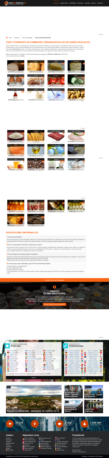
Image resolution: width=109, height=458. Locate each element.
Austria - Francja (74, 359)
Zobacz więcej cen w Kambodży (54, 304)
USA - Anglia (92, 373)
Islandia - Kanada (74, 356)
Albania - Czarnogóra (74, 365)
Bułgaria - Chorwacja (74, 367)
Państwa (56, 3)
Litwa (47, 352)
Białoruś (48, 365)
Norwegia (12, 365)
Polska (11, 350)
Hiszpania (12, 369)
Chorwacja (12, 363)
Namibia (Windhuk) (62, 443)
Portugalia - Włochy (93, 371)
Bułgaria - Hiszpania (93, 367)
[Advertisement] (54, 22)
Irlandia (11, 361)
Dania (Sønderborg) (30, 441)
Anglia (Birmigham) (46, 446)
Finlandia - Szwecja (74, 361)
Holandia (11, 359)
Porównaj (72, 3)
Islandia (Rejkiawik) (46, 441)
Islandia (29, 365)
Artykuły (80, 3)
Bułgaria (29, 356)
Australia (29, 369)
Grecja (29, 350)
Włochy (11, 367)
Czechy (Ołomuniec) (30, 439)
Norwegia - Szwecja (74, 371)
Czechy (29, 352)
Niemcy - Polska (74, 352)
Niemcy (11, 352)
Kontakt (100, 3)
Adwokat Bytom (76, 450)
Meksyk (59, 448)
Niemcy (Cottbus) (29, 438)
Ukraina (29, 354)
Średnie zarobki (10, 443)
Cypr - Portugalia (93, 350)
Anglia (11, 354)
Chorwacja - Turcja (93, 352)
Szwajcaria (49, 350)
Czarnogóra (49, 359)
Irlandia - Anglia (74, 363)
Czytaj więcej (75, 446)
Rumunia (48, 361)
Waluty (93, 3)
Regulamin (9, 446)
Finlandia (48, 367)
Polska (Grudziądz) (30, 446)
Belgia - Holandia (74, 354)
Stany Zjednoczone (32, 359)
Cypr (47, 363)
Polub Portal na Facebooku (54, 280)
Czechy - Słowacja (93, 365)
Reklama (8, 445)
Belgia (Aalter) (60, 450)
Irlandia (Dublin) (45, 445)
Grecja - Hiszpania (74, 350)
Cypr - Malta (92, 359)
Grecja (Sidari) (44, 443)
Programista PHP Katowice (95, 456)
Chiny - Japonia (93, 354)
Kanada (29, 361)
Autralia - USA (93, 356)
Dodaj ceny (64, 3)
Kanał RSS (10, 450)
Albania (29, 371)
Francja (29, 363)
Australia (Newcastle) (62, 441)
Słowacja (48, 369)
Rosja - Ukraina (93, 361)
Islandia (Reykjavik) (62, 446)
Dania (11, 356)
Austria (47, 356)
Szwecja (11, 371)
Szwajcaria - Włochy (74, 373)
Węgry (29, 367)
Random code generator (79, 451)
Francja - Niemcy (74, 369)
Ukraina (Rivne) (61, 445)
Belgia (47, 354)
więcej (34, 377)
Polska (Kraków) (29, 448)
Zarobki (87, 3)
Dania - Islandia (93, 363)
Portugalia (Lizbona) (46, 448)
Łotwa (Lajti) (28, 450)
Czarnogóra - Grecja (93, 369)
